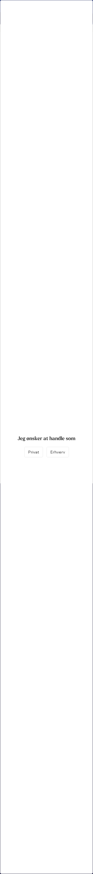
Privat (33, 452)
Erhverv (57, 452)
